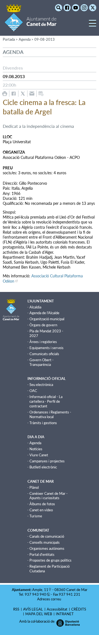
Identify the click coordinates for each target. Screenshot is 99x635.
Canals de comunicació (46, 536)
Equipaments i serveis (46, 348)
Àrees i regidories (43, 341)
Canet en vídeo (41, 510)
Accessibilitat (57, 609)
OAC (33, 390)
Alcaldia (35, 307)
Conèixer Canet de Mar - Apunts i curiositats (48, 495)
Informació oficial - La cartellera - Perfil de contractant (45, 401)
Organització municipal (46, 319)
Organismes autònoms (46, 548)
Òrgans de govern (43, 325)
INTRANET (65, 614)
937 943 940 (35, 594)
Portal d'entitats (41, 554)
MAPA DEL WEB (38, 614)
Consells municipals (44, 542)
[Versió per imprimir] (4, 93)
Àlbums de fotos (42, 504)
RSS (16, 609)
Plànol (34, 487)
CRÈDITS (78, 609)
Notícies (35, 449)
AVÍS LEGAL (33, 609)
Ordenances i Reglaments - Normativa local (50, 414)
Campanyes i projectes (47, 461)
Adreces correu (49, 599)
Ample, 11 (40, 589)
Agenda (35, 443)
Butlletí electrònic (43, 467)
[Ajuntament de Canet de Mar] (30, 28)
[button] (92, 25)
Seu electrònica (41, 384)
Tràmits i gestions (43, 423)
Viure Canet (38, 455)
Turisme (35, 516)
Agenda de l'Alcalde (44, 313)
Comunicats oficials (44, 354)
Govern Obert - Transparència (41, 362)
